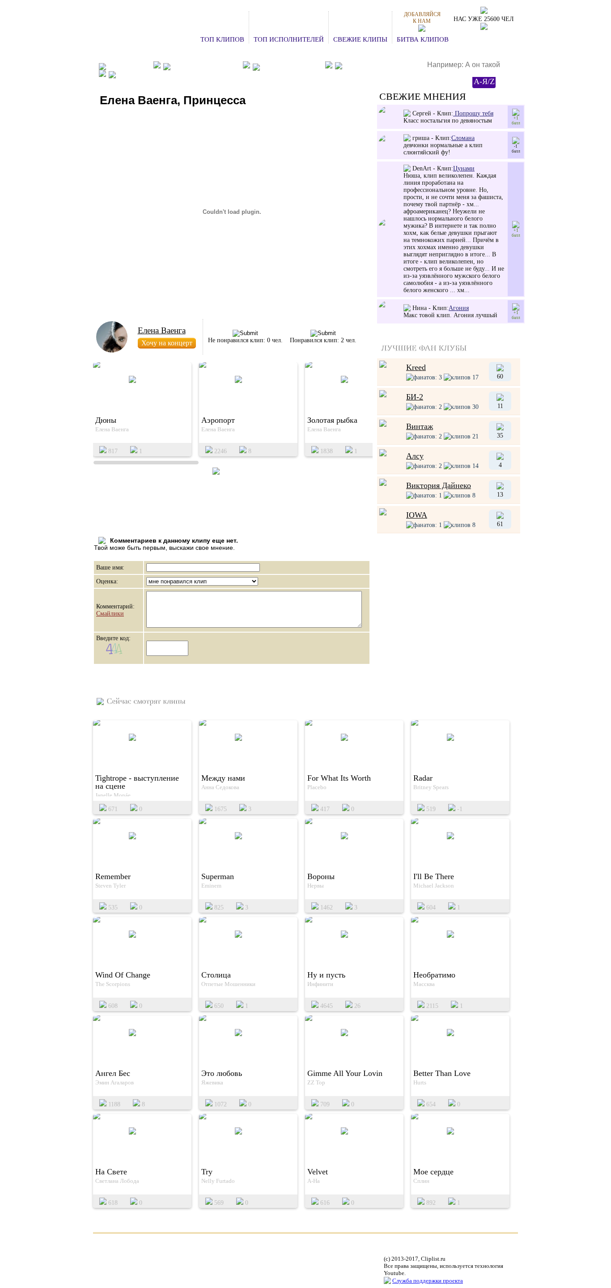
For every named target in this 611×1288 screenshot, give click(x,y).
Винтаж (419, 426)
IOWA (416, 514)
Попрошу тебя (473, 113)
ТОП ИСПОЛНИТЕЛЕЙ (289, 39)
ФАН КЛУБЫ (128, 66)
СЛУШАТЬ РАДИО (373, 66)
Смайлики (110, 613)
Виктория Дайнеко (438, 485)
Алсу (415, 455)
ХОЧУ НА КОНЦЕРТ (205, 66)
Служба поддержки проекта (427, 1280)
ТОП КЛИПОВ (222, 39)
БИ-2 (414, 396)
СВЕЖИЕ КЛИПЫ (360, 39)
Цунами (464, 168)
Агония (459, 308)
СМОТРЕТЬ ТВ (141, 74)
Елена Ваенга (162, 330)
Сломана (463, 138)
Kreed (416, 367)
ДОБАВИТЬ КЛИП (291, 66)
